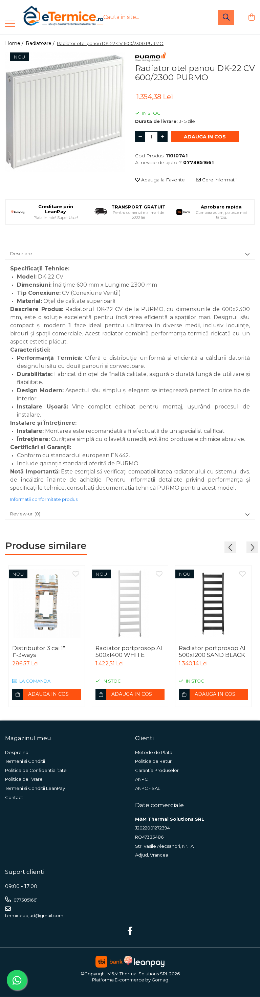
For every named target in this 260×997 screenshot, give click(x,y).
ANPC (141, 779)
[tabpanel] (65, 112)
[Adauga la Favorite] (75, 574)
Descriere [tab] (21, 253)
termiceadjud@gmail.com (34, 915)
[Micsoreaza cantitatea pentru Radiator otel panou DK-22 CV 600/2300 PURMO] (140, 136)
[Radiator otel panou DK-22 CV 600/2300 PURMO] (65, 112)
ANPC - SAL (147, 788)
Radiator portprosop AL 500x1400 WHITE (129, 651)
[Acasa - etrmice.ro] (54, 17)
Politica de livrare (24, 779)
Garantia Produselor (157, 770)
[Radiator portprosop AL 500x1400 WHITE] (130, 603)
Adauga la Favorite (162, 180)
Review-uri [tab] (25, 513)
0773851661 (25, 900)
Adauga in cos (205, 137)
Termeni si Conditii (25, 761)
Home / (15, 43)
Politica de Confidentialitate (36, 770)
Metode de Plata (153, 752)
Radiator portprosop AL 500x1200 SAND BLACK (213, 651)
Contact (14, 797)
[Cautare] (226, 17)
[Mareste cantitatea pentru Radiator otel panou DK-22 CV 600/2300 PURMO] (162, 136)
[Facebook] (130, 931)
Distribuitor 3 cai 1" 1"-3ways (38, 651)
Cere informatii (219, 180)
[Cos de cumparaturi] (251, 17)
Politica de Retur (153, 761)
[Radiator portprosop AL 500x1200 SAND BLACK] (213, 603)
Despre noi (17, 752)
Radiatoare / (41, 43)
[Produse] (10, 24)
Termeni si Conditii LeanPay (35, 788)
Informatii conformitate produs (44, 499)
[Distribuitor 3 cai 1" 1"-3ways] (46, 603)
